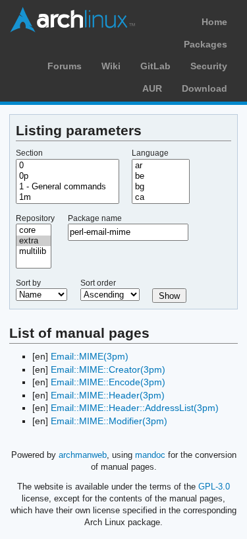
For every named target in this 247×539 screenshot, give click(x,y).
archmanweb (83, 455)
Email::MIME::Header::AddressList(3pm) (135, 407)
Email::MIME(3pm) (89, 356)
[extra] (33, 241)
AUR (152, 88)
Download (204, 88)
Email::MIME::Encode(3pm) (108, 382)
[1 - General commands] (67, 186)
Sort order (98, 283)
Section (29, 153)
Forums (64, 66)
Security (208, 66)
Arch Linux (72, 20)
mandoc (150, 455)
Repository (35, 218)
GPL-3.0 (214, 486)
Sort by (28, 283)
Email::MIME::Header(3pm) (108, 395)
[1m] (67, 197)
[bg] (160, 186)
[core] (33, 230)
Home (214, 21)
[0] (67, 165)
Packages (205, 44)
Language (150, 153)
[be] (160, 176)
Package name (95, 218)
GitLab (155, 66)
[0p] (67, 176)
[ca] (160, 197)
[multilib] (33, 251)
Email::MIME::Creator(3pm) (108, 369)
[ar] (160, 165)
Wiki (111, 66)
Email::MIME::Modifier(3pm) (109, 421)
